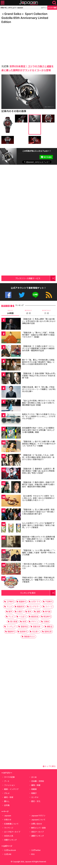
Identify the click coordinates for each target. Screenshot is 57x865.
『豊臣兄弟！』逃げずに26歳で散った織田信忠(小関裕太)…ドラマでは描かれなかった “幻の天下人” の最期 (39, 443)
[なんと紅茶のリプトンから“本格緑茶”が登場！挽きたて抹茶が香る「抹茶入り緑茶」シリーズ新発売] (11, 528)
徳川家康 (13, 621)
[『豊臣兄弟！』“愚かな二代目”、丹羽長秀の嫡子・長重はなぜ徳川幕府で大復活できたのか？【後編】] (11, 337)
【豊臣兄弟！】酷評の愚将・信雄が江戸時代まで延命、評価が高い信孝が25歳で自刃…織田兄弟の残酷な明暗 (38, 484)
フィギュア (11, 626)
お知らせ (7, 819)
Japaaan (28, 2)
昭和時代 (23, 631)
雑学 (10, 611)
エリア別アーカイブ (12, 831)
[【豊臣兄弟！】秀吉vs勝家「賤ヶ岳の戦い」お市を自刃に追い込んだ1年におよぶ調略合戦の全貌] (11, 324)
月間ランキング (10, 839)
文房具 (46, 621)
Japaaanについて (38, 819)
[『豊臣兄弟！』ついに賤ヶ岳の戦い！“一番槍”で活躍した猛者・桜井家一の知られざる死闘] (11, 555)
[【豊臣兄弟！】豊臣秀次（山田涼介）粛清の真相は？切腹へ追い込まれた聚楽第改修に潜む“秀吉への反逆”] (11, 474)
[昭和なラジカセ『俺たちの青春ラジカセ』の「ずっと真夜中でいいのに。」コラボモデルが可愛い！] (11, 419)
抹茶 (24, 621)
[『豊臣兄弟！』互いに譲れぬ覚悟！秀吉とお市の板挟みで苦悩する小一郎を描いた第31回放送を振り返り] (11, 514)
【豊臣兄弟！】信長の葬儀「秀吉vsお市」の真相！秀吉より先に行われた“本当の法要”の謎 (39, 375)
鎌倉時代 (11, 631)
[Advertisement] (21, 43)
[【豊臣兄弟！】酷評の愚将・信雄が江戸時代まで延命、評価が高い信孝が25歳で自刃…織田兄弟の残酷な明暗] (11, 487)
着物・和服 (35, 785)
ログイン (44, 8)
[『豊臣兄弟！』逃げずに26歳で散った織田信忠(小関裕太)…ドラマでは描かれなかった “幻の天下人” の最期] (11, 446)
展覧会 (49, 626)
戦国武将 (20, 606)
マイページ (8, 827)
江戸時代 (10, 601)
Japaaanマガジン (38, 815)
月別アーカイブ (37, 831)
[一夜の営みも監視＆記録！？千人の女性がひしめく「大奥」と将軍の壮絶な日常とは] (11, 569)
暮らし (7, 801)
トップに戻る (50, 766)
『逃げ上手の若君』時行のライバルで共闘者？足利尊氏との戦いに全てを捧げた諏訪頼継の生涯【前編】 (38, 402)
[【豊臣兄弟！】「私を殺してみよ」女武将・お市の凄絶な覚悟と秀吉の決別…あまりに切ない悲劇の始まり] (11, 460)
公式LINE (35, 295)
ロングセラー (34, 606)
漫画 (38, 611)
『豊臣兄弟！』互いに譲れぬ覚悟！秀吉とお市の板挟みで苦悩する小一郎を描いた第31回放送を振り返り (38, 511)
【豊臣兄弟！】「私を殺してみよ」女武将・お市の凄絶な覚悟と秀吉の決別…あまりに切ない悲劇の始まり (38, 457)
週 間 (28, 312)
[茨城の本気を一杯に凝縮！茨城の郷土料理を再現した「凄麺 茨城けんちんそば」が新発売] (11, 582)
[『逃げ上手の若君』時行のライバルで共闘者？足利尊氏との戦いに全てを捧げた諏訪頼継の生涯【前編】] (11, 406)
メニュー (2, 3)
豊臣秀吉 (24, 626)
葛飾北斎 (48, 631)
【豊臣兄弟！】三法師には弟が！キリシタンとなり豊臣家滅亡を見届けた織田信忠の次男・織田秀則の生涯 (38, 348)
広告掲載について (11, 823)
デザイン (34, 621)
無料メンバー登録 (38, 827)
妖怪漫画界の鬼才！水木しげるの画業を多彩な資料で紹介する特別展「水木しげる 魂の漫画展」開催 (38, 429)
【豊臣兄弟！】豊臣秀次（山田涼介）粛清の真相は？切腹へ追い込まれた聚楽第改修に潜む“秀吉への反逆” (38, 470)
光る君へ (35, 631)
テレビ (11, 616)
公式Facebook (8, 295)
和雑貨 (34, 789)
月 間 (46, 312)
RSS (49, 295)
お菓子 (20, 611)
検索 (54, 3)
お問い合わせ (36, 823)
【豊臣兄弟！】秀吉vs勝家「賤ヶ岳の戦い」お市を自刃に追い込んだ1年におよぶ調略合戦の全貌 (38, 321)
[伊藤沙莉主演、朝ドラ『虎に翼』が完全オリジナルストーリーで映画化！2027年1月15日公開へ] (11, 392)
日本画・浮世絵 (37, 781)
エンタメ (34, 797)
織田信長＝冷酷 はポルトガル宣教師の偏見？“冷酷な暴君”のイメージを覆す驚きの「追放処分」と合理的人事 (38, 538)
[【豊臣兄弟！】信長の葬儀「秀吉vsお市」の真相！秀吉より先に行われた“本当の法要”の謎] (11, 378)
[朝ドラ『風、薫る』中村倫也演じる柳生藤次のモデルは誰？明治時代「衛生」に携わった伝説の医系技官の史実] (11, 365)
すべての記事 (9, 777)
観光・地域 (8, 797)
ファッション (9, 785)
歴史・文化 (35, 801)
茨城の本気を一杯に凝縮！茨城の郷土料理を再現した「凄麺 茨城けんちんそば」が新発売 (38, 579)
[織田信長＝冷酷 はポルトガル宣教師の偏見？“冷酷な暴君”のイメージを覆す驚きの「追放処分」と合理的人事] (11, 542)
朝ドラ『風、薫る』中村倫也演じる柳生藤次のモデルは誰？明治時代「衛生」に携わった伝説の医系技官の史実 (38, 361)
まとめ (34, 777)
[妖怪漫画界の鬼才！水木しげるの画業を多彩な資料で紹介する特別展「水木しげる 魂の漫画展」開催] (11, 433)
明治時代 (47, 616)
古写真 (7, 805)
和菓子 (34, 793)
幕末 (29, 611)
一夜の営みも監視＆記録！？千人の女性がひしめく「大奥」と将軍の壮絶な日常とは (38, 566)
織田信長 (34, 616)
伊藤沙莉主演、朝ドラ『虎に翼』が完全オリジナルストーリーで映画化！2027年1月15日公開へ (39, 389)
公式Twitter (22, 295)
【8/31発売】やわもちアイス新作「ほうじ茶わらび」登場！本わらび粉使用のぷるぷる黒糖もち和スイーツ (38, 498)
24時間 (10, 312)
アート (6, 781)
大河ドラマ (35, 601)
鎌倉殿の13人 (29, 636)
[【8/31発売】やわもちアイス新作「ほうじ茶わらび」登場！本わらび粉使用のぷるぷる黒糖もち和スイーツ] (11, 501)
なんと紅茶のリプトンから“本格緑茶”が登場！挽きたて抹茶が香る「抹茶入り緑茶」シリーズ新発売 (38, 525)
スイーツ (48, 606)
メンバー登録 (52, 8)
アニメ (9, 606)
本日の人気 (8, 835)
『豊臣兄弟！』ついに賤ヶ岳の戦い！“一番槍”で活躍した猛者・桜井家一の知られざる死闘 (38, 552)
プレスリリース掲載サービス (27, 278)
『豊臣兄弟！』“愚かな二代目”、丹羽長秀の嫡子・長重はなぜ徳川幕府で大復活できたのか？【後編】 (38, 334)
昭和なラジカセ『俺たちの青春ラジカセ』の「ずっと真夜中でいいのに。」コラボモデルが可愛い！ (38, 416)
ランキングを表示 (28, 592)
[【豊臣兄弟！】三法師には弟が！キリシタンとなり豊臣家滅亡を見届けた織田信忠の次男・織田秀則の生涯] (11, 351)
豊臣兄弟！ (37, 626)
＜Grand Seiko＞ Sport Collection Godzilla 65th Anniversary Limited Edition (24, 18)
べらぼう (22, 616)
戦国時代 (22, 601)
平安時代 (48, 601)
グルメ (7, 793)
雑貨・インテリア (11, 789)
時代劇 (47, 611)
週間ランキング (37, 835)
